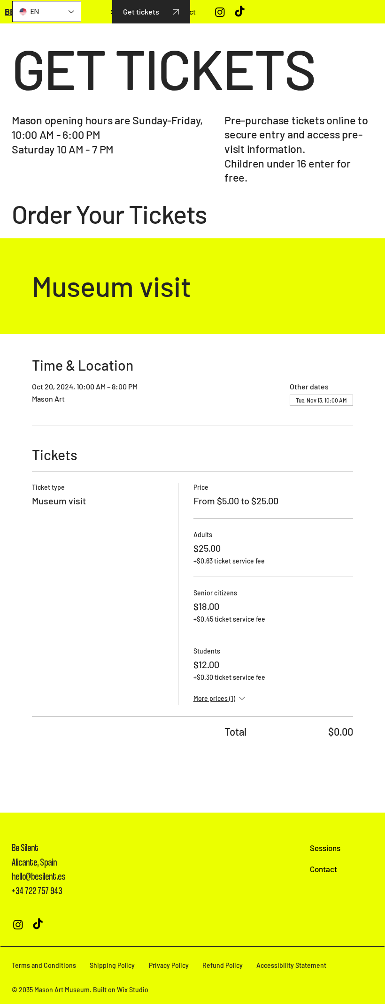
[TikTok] (239, 12)
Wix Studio (132, 990)
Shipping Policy (112, 965)
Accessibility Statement (291, 965)
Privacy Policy (169, 965)
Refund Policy (222, 965)
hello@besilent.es (38, 876)
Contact (323, 869)
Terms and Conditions (44, 965)
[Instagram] (220, 12)
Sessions (325, 847)
